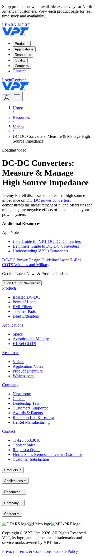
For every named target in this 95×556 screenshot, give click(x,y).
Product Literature (28, 371)
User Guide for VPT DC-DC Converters (47, 241)
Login (7, 80)
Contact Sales (24, 445)
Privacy (8, 551)
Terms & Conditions (34, 551)
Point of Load (24, 302)
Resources (23, 55)
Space (64, 260)
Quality (20, 60)
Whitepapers (23, 376)
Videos (18, 127)
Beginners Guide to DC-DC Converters (46, 246)
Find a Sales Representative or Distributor (47, 454)
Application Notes (28, 366)
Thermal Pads (24, 311)
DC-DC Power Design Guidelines (30, 260)
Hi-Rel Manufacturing (31, 422)
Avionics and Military (31, 264)
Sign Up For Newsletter (22, 283)
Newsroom (22, 394)
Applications (24, 49)
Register (19, 80)
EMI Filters (22, 306)
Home (18, 108)
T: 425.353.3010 (26, 440)
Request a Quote (26, 449)
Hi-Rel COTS (24, 343)
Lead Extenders (26, 316)
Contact (19, 71)
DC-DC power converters (48, 200)
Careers (19, 398)
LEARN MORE (16, 25)
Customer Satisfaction (31, 459)
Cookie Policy (66, 551)
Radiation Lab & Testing (33, 417)
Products (21, 44)
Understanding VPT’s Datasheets (40, 251)
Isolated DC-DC (26, 297)
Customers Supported (31, 408)
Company (22, 66)
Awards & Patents (28, 413)
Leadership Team (27, 403)
